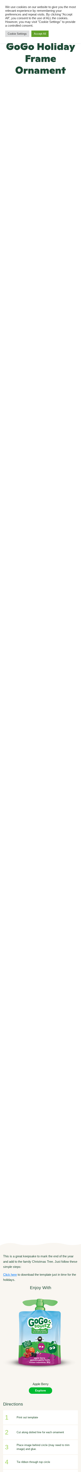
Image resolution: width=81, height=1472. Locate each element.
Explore (40, 1390)
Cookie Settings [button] (17, 33)
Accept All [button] (40, 33)
